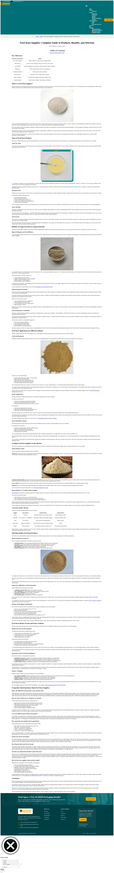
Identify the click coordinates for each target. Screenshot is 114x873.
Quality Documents (93, 20)
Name (4, 860)
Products (91, 12)
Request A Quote (109, 19)
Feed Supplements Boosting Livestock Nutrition (55, 685)
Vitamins (93, 16)
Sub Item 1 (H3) (60, 52)
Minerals (93, 17)
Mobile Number (6, 864)
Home (90, 8)
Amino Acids (94, 13)
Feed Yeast (14, 186)
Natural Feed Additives (96, 18)
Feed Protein (94, 14)
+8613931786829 (6, 1)
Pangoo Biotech (15, 492)
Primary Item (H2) (53, 52)
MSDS (93, 21)
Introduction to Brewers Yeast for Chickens (48, 418)
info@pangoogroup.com (18, 1)
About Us (91, 10)
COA (93, 23)
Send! (2, 869)
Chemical (94, 19)
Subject (4, 862)
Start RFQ (83, 819)
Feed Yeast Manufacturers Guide (41, 487)
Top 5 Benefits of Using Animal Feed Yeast (44, 286)
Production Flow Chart (96, 24)
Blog (90, 26)
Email (4, 861)
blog (47, 791)
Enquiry (5, 867)
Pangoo (86, 127)
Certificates (94, 11)
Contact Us (91, 25)
